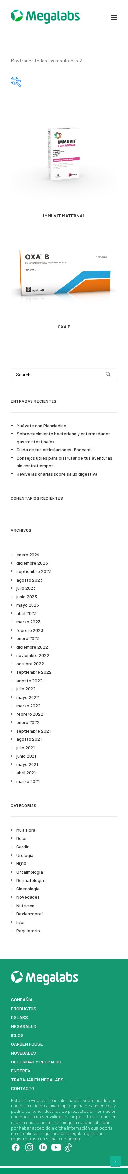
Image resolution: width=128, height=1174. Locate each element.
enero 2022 (28, 722)
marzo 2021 (28, 781)
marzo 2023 (28, 621)
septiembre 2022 (34, 672)
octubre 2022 (30, 663)
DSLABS (19, 1017)
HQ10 (21, 863)
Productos (23, 1008)
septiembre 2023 (34, 571)
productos (106, 1100)
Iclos (21, 922)
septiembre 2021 (33, 731)
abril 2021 (26, 772)
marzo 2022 (28, 705)
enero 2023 (28, 638)
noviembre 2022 (32, 655)
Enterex (21, 1070)
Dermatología (30, 880)
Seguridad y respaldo (36, 1061)
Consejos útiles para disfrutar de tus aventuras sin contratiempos (64, 462)
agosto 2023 (29, 580)
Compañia (21, 999)
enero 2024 (28, 554)
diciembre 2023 (32, 563)
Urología (24, 855)
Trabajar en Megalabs (37, 1079)
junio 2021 (26, 756)
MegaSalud (23, 1026)
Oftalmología (29, 872)
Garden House (27, 1044)
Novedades (28, 897)
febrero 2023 (29, 630)
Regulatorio (28, 930)
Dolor (21, 838)
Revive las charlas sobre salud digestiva (57, 474)
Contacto (22, 1088)
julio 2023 (26, 588)
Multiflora (25, 830)
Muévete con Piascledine (41, 425)
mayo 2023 (27, 605)
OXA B (64, 326)
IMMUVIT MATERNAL (64, 215)
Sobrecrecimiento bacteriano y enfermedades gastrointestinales (64, 437)
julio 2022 (26, 688)
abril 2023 (26, 613)
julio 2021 (25, 747)
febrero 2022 (29, 714)
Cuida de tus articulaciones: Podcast (54, 449)
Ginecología (28, 888)
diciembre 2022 (32, 647)
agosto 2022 (29, 680)
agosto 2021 (29, 739)
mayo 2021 (27, 764)
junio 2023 (26, 596)
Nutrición (25, 905)
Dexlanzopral (29, 913)
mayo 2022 (27, 697)
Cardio (23, 846)
